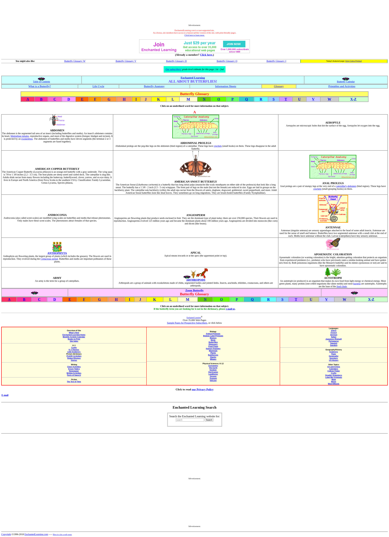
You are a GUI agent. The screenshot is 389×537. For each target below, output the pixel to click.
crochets (218, 146)
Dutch (333, 331)
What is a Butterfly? (39, 86)
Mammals (213, 351)
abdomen (351, 186)
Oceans (213, 376)
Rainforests (213, 355)
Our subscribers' (173, 69)
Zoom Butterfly (194, 290)
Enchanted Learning (193, 77)
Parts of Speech (74, 375)
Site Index (74, 341)
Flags (333, 354)
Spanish (333, 343)
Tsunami (213, 378)
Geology (213, 370)
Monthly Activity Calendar (74, 337)
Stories (74, 360)
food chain (342, 286)
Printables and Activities (341, 86)
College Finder (333, 371)
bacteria (357, 283)
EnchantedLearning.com (36, 534)
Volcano (213, 381)
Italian (333, 337)
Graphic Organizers (333, 375)
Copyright (6, 534)
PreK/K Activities (74, 356)
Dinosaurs (213, 344)
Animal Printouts (213, 334)
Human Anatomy (213, 349)
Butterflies (213, 342)
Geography (333, 356)
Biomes (213, 338)
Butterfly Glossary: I (276, 61)
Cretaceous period (49, 259)
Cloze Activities (74, 367)
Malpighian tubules (19, 136)
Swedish (333, 345)
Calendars (333, 369)
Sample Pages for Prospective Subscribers (187, 323)
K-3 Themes (74, 350)
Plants (213, 353)
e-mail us (230, 309)
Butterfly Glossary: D (176, 61)
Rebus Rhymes (74, 358)
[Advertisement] (194, 12)
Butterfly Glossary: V (126, 61)
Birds (213, 340)
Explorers (333, 352)
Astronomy (213, 366)
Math (334, 379)
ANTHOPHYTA (57, 253)
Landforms (213, 374)
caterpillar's (341, 186)
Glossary (279, 86)
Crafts (74, 348)
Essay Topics (74, 369)
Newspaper (74, 371)
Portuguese (334, 341)
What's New (74, 333)
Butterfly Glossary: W (74, 61)
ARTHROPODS (195, 279)
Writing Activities (74, 373)
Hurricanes (213, 372)
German (333, 335)
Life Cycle (98, 86)
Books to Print (74, 339)
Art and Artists (333, 367)
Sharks (213, 357)
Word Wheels (333, 384)
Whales (213, 359)
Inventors (334, 358)
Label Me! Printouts (333, 377)
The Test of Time (74, 382)
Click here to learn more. (194, 35)
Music (333, 382)
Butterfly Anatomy (154, 86)
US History (333, 360)
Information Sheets (225, 86)
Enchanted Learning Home (73, 335)
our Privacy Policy (202, 389)
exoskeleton (27, 139)
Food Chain (213, 346)
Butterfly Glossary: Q (227, 61)
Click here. (206, 54)
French (334, 333)
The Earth (213, 368)
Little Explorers (74, 352)
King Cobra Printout (353, 61)
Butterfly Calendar (346, 81)
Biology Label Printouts (213, 336)
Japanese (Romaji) (333, 339)
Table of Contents (41, 81)
